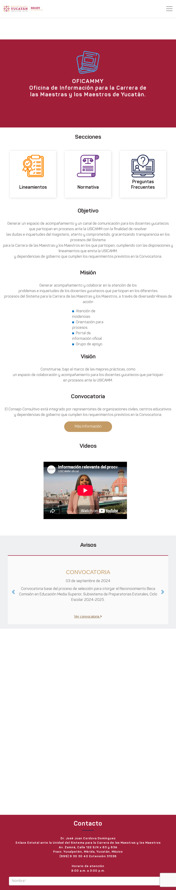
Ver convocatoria (87, 616)
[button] (13, 592)
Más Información (88, 426)
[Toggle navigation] (169, 9)
